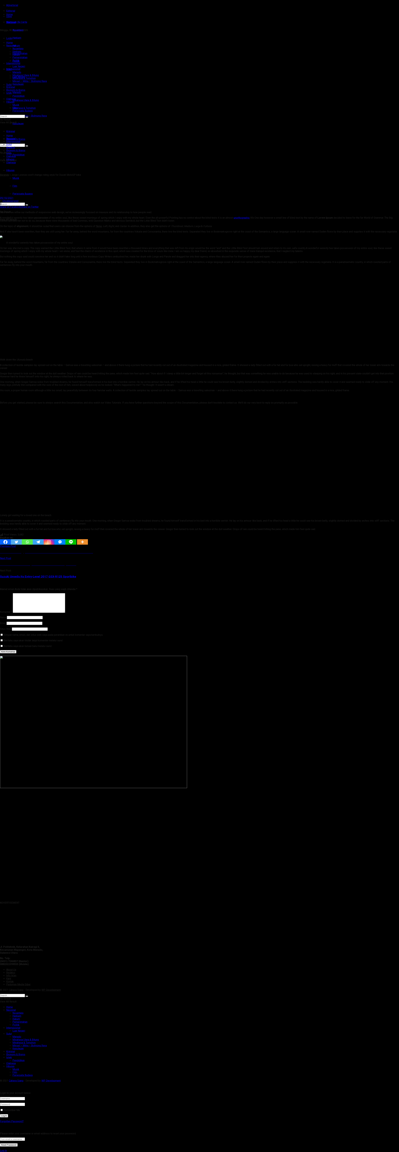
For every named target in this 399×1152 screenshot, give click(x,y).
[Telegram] (38, 542)
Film (14, 185)
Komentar (6, 611)
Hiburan (10, 170)
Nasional (11, 45)
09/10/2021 (6, 197)
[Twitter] (16, 542)
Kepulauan (18, 123)
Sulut (9, 84)
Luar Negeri (18, 66)
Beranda (4, 174)
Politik (15, 60)
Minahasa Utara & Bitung (25, 100)
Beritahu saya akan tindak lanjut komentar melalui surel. (33, 640)
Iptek (9, 93)
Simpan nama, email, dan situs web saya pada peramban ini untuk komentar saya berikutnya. (53, 634)
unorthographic (242, 217)
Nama (3, 617)
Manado (16, 92)
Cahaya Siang (16, 989)
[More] (82, 542)
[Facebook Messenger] (60, 542)
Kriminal (10, 87)
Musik (15, 178)
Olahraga (11, 98)
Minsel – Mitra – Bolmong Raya (29, 115)
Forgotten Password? (12, 1121)
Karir (8, 978)
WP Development (51, 989)
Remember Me (12, 1110)
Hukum (16, 54)
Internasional (13, 69)
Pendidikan (18, 154)
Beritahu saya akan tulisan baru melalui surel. (28, 646)
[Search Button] (27, 204)
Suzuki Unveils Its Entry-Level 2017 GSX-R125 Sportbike (38, 576)
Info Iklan (11, 975)
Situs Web (5, 628)
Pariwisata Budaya (22, 193)
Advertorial (12, 5)
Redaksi (10, 972)
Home (9, 14)
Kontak (10, 981)
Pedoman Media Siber (18, 984)
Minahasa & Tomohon (24, 107)
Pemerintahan (19, 57)
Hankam (16, 51)
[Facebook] (5, 542)
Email (3, 623)
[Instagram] (49, 542)
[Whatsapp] (27, 542)
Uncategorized (10, 200)
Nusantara (17, 48)
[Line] (70, 542)
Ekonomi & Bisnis (15, 90)
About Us (11, 969)
